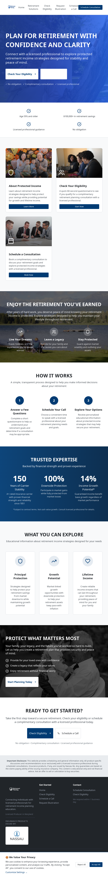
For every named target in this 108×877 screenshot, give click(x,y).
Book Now (28, 275)
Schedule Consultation (90, 7)
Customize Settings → (16, 872)
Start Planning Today (20, 681)
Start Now (79, 206)
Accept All (96, 864)
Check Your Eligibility (20, 74)
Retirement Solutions (33, 7)
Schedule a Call (73, 7)
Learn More (29, 206)
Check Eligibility (47, 7)
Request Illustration (60, 7)
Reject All (82, 864)
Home (21, 7)
